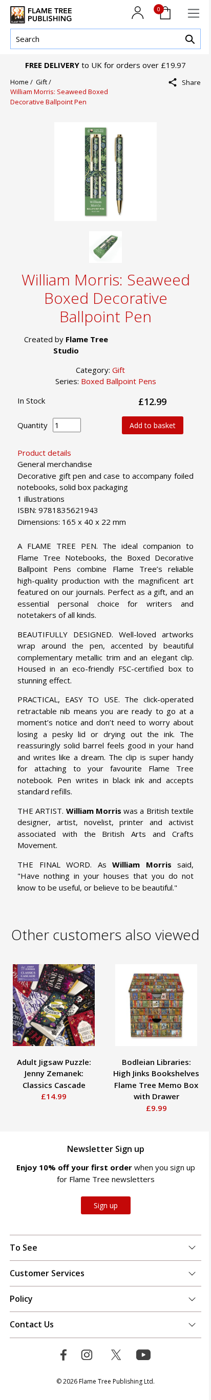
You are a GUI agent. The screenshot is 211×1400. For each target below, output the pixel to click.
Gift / (45, 81)
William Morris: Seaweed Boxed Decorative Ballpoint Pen (59, 96)
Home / (23, 81)
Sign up (106, 1205)
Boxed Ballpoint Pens (118, 381)
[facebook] (188, 104)
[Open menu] (193, 13)
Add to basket (153, 425)
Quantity (32, 425)
